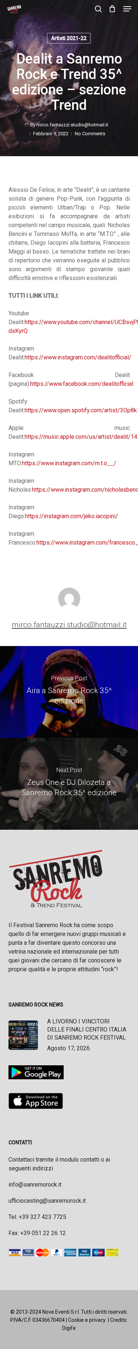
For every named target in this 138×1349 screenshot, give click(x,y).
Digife (69, 1328)
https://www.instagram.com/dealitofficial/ (78, 357)
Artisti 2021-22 (68, 38)
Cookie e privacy (87, 1320)
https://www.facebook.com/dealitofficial (81, 383)
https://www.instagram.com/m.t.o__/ (69, 463)
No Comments (90, 133)
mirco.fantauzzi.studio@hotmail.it (72, 125)
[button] (127, 8)
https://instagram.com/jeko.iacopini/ (71, 516)
